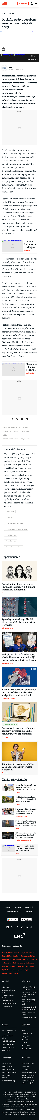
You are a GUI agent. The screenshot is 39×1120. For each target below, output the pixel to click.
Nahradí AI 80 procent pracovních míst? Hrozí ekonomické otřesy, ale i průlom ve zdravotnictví (19, 692)
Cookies (32, 1107)
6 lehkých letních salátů (29, 1017)
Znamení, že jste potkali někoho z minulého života (29, 994)
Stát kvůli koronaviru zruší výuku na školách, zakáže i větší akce (30, 244)
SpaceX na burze (7, 1063)
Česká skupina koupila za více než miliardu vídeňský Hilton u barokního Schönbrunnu (25, 799)
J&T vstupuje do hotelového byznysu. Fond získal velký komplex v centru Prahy (25, 835)
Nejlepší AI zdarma (8, 1069)
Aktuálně (5, 981)
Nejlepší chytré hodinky (9, 1072)
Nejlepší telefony (7, 1066)
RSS (21, 911)
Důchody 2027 (26, 1069)
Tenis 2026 (25, 1040)
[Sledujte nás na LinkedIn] (7, 927)
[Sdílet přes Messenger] (22, 419)
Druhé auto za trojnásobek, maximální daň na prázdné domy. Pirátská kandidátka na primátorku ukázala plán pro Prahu (26, 823)
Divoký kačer (6, 1050)
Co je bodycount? (7, 1007)
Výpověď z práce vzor (8, 1047)
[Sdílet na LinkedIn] (26, 419)
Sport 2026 (26, 1025)
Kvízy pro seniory (7, 1000)
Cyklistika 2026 (27, 1049)
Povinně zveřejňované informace (24, 1115)
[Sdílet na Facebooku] (12, 419)
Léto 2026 (26, 981)
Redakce (18, 907)
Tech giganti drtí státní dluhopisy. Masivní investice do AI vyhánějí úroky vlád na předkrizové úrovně (19, 657)
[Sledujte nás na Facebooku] (17, 927)
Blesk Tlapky (21, 952)
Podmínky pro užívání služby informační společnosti (19, 1104)
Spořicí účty (26, 1066)
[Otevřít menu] (36, 3)
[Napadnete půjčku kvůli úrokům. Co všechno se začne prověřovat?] (8, 850)
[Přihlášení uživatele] (31, 3)
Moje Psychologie (8, 952)
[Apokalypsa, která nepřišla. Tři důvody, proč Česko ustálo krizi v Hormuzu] (19, 607)
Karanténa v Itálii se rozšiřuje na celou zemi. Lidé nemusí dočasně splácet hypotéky (31, 367)
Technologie (6, 1058)
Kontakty (7, 907)
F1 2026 (24, 1043)
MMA (24, 1031)
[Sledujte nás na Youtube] (26, 927)
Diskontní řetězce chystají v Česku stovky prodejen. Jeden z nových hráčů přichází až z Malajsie (26, 811)
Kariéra (29, 911)
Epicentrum (5, 987)
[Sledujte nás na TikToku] (31, 927)
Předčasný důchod (28, 1063)
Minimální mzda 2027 (29, 1072)
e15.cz (4, 13)
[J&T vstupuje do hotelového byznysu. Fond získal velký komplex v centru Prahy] (8, 836)
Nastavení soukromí (11, 1109)
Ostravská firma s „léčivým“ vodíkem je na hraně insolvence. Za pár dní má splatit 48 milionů (25, 787)
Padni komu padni (8, 1044)
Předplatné (11, 911)
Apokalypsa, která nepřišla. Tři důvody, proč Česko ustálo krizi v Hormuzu (18, 622)
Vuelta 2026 (13, 973)
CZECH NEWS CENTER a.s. (27, 1092)
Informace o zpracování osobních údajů (15, 1107)
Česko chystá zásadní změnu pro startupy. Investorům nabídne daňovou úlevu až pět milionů (18, 731)
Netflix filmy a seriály (8, 1081)
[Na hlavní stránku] (4, 3)
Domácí (11, 13)
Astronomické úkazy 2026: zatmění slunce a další (29, 1002)
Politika (5, 1025)
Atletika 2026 (26, 1046)
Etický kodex (8, 1115)
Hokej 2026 (25, 1037)
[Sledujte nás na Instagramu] (22, 927)
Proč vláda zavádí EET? (9, 1041)
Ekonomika (26, 1058)
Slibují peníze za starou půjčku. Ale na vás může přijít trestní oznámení (18, 767)
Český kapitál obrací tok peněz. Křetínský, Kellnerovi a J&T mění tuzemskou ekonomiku (18, 587)
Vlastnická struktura (26, 1109)
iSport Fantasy (13, 956)
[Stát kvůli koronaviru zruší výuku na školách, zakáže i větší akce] (12, 246)
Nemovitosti (13, 959)
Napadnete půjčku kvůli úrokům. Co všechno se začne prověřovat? (25, 848)
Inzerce (28, 907)
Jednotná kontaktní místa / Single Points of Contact (18, 1112)
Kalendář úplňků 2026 (9, 1004)
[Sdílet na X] (17, 419)
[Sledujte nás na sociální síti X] (12, 927)
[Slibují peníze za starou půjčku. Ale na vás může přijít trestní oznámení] (19, 751)
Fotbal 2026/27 (27, 1034)
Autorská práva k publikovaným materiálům (19, 1102)
